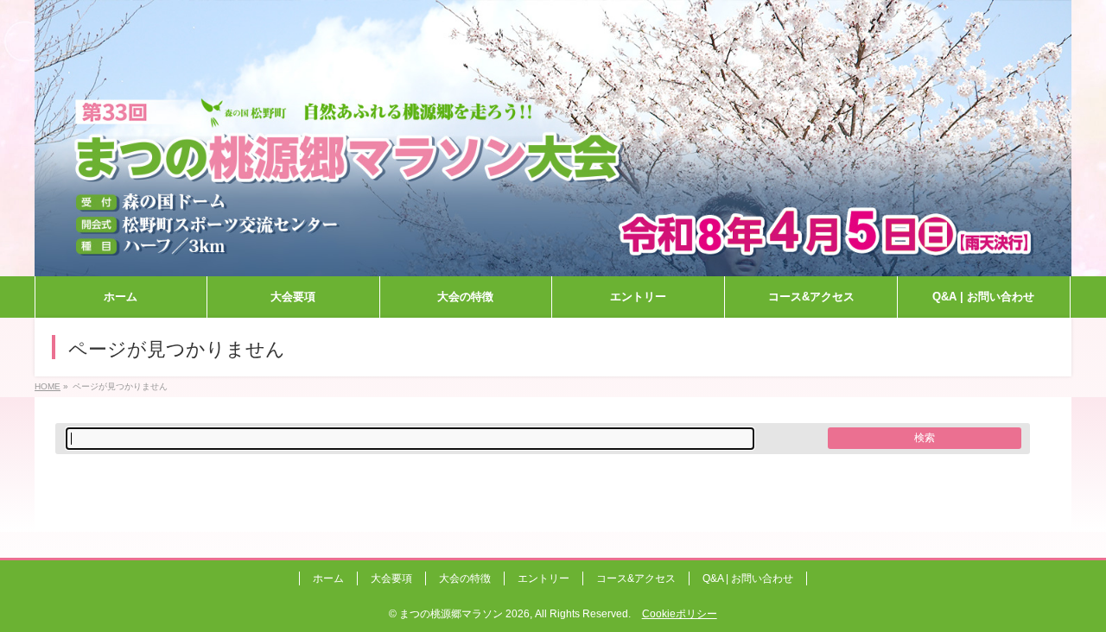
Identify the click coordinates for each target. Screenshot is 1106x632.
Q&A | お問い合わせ (747, 578)
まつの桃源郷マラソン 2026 (464, 614)
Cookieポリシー (679, 614)
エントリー (543, 578)
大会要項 (391, 578)
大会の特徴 (465, 578)
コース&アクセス (636, 578)
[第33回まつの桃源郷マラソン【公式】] (553, 263)
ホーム (328, 578)
